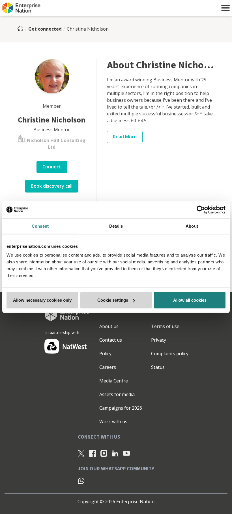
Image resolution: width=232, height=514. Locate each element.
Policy (105, 353)
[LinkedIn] (115, 453)
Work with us (113, 421)
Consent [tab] (40, 225)
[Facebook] (92, 453)
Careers (107, 367)
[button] (225, 8)
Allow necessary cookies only (42, 300)
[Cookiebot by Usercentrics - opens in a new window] (200, 209)
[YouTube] (126, 453)
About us (109, 326)
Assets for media (117, 394)
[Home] (22, 29)
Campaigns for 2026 (120, 408)
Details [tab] (116, 225)
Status (158, 367)
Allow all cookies (190, 300)
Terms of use (165, 326)
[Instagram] (103, 453)
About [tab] (192, 225)
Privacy (158, 340)
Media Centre (113, 381)
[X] (81, 453)
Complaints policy (169, 353)
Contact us (110, 340)
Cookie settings (112, 300)
